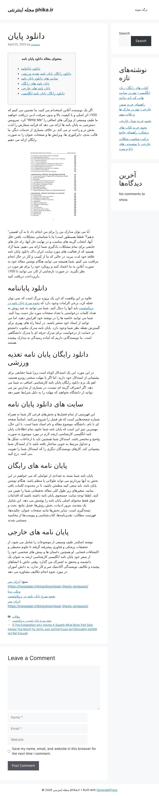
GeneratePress (107, 790)
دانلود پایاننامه (30, 69)
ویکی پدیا (14, 591)
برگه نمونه (141, 9)
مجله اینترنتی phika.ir (30, 10)
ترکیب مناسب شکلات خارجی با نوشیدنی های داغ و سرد (134, 144)
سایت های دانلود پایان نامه (39, 78)
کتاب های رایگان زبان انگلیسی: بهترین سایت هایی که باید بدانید (134, 93)
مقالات (16, 616)
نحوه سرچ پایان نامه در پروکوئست (31, 596)
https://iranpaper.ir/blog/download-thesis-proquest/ (48, 586)
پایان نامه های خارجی (35, 88)
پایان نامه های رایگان (35, 83)
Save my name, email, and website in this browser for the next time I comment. (54, 751)
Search (124, 33)
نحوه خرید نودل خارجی (135, 121)
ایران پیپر (14, 581)
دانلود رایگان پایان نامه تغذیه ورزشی (46, 74)
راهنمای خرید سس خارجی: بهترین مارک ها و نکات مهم (135, 109)
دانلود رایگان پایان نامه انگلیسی (43, 93)
